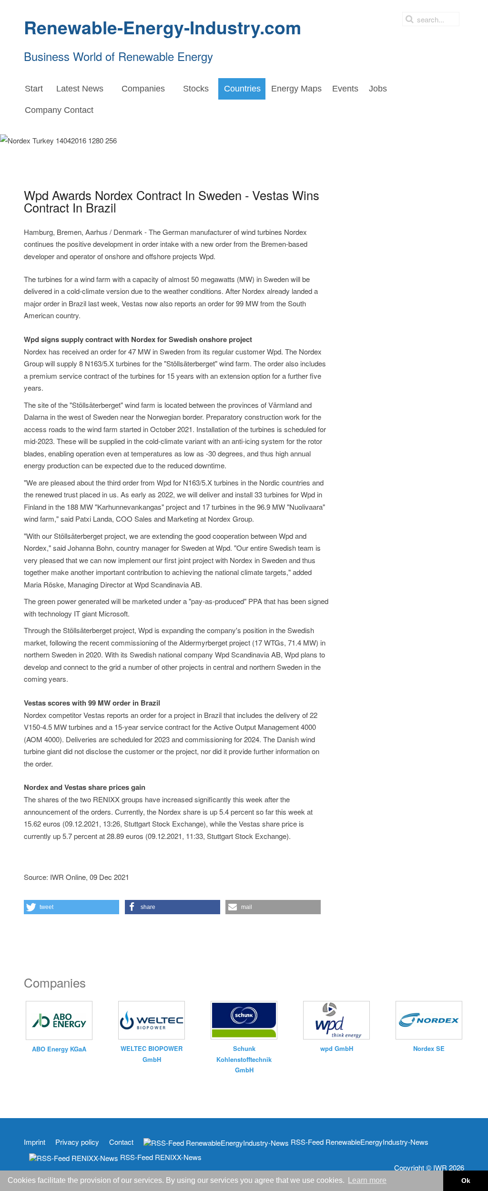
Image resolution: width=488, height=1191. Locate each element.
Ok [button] (465, 1180)
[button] (71, 907)
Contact (121, 1142)
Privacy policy (77, 1142)
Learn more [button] (367, 1180)
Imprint (34, 1142)
